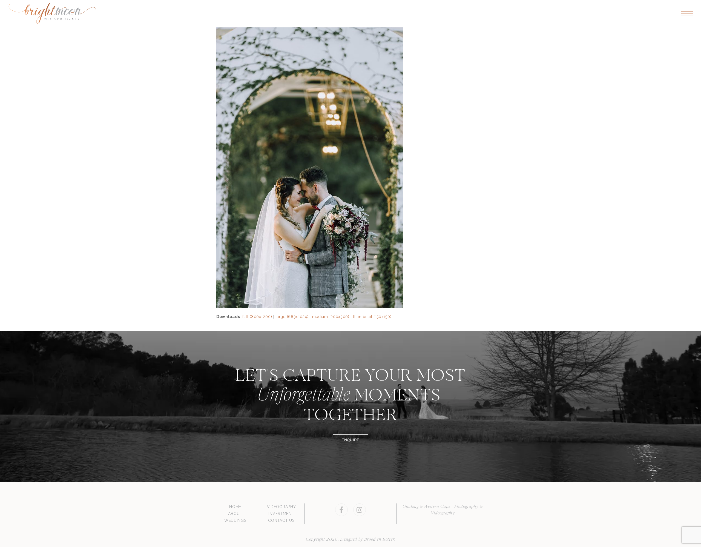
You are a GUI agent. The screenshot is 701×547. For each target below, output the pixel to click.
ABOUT (235, 513)
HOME (235, 507)
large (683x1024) (291, 316)
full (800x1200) (257, 316)
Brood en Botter (379, 539)
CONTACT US (281, 520)
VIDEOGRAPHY (281, 507)
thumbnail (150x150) (372, 316)
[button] (687, 14)
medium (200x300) (330, 316)
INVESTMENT (281, 513)
